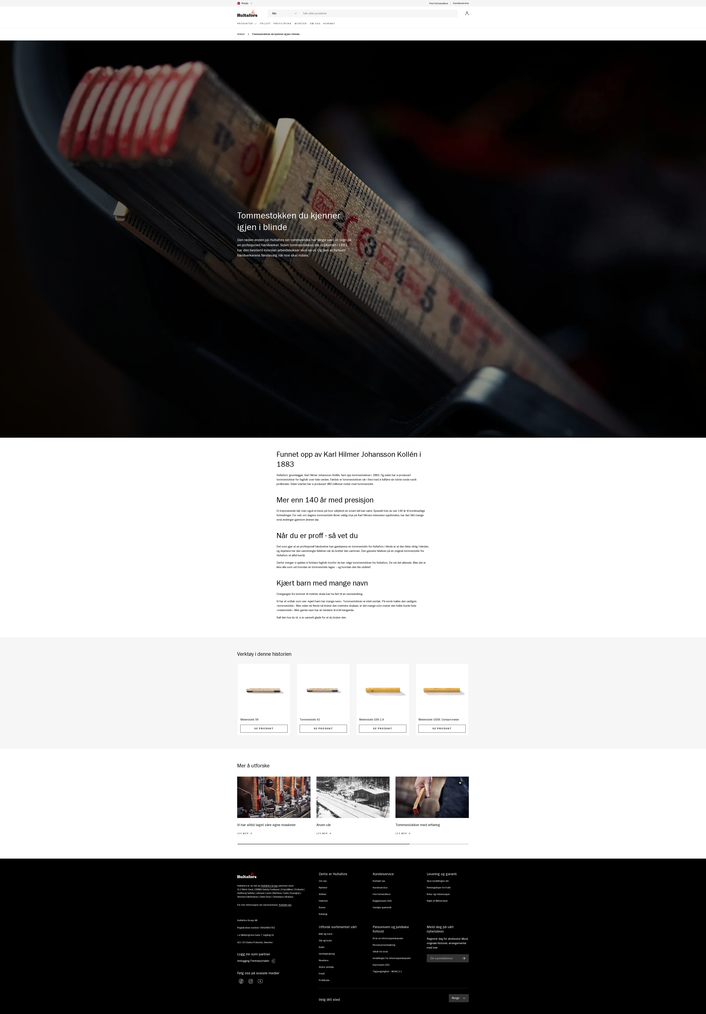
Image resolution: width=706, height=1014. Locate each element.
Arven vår (323, 825)
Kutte (322, 947)
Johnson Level (263, 893)
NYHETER (301, 23)
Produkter (245, 23)
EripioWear (287, 889)
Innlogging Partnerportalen (253, 961)
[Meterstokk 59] (264, 690)
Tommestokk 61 (310, 719)
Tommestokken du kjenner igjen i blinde (275, 34)
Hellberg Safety (245, 893)
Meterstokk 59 (249, 719)
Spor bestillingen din (438, 881)
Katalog (323, 914)
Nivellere (324, 960)
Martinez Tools (280, 893)
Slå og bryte (325, 940)
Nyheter (323, 887)
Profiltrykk (324, 980)
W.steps (289, 897)
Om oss (323, 881)
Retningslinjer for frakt (439, 887)
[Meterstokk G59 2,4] (382, 690)
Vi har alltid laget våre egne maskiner (266, 825)
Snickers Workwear (247, 897)
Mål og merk (325, 934)
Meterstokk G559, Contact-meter (438, 719)
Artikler (241, 34)
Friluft (322, 973)
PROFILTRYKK (283, 23)
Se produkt (264, 728)
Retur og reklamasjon (438, 894)
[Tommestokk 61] (323, 690)
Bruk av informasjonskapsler (388, 938)
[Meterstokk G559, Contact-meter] (442, 690)
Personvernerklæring (384, 945)
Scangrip (295, 893)
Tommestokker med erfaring (417, 825)
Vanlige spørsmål (382, 907)
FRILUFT (265, 23)
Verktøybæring (327, 954)
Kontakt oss (379, 881)
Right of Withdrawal (437, 901)
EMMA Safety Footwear (267, 889)
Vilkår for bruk (380, 951)
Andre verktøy (326, 967)
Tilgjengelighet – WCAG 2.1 (387, 971)
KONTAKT (329, 23)
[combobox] (362, 13)
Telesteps (278, 897)
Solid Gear (265, 897)
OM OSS (315, 23)
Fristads (299, 889)
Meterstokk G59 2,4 (371, 719)
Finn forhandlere (438, 3)
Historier (323, 901)
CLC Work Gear (245, 889)
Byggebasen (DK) (382, 901)
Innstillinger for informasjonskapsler (392, 958)
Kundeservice (461, 3)
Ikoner (322, 907)
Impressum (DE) (381, 965)
